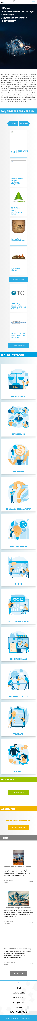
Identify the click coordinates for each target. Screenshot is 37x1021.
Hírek (18, 987)
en (4, 2)
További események (18, 827)
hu (2, 2)
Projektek (18, 1002)
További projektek (19, 792)
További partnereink (18, 346)
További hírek (18, 974)
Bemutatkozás (18, 1012)
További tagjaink (18, 279)
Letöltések (18, 992)
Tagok (18, 1007)
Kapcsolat (18, 997)
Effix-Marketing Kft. (25, 1018)
